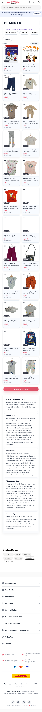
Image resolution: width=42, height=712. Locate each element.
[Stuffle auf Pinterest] (24, 702)
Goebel (18, 554)
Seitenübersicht (9, 562)
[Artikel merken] (5, 47)
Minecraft (24, 33)
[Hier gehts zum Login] (29, 2)
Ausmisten (21, 693)
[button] (2, 2)
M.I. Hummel (8, 554)
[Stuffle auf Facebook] (18, 702)
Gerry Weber (18, 558)
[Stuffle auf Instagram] (13, 702)
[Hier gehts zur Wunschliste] (34, 2)
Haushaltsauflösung (27, 691)
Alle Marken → (30, 558)
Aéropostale (35, 33)
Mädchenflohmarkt (26, 684)
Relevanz (35, 43)
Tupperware (26, 554)
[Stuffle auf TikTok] (29, 702)
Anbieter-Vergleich (32, 693)
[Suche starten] (38, 7)
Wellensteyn (8, 558)
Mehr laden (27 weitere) (21, 389)
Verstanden (37, 13)
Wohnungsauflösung (10, 693)
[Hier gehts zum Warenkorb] (38, 2)
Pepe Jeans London (11, 33)
